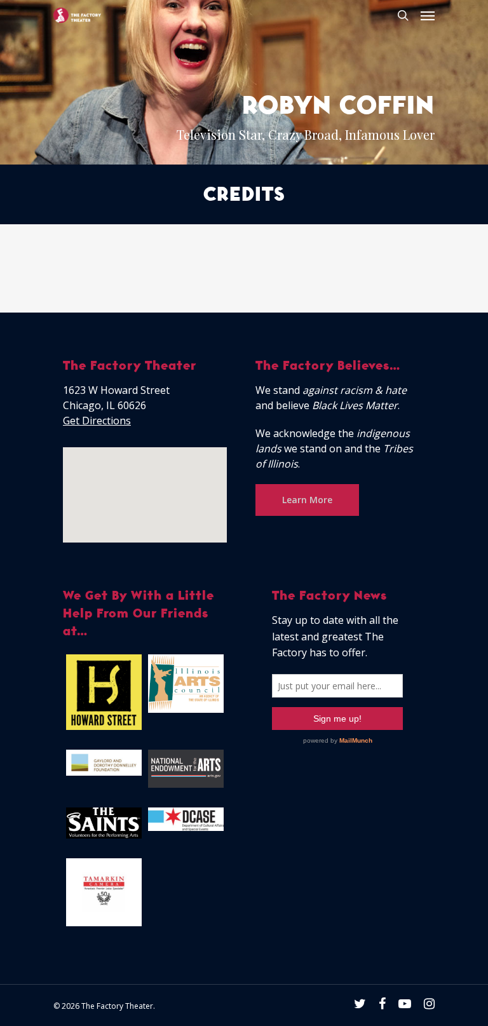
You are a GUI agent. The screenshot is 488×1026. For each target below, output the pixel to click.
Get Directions (97, 421)
